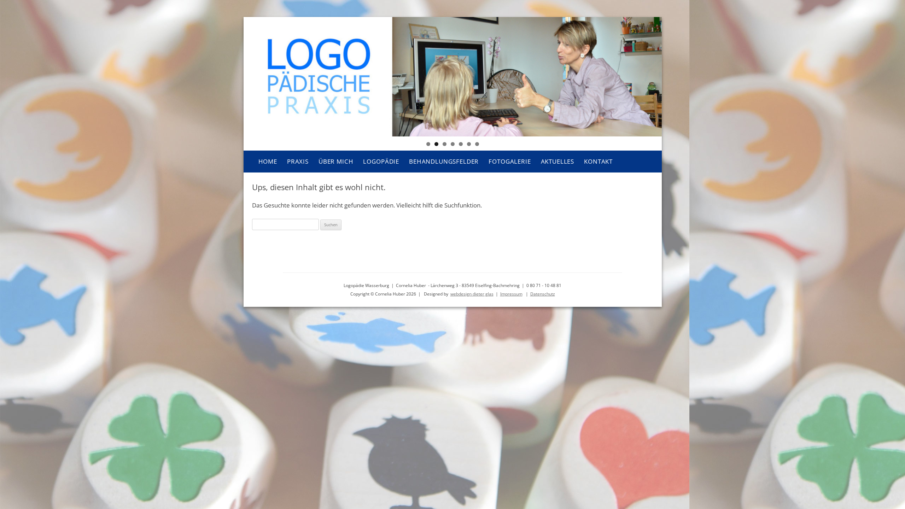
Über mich (336, 161)
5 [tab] (461, 144)
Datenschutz (542, 294)
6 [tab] (469, 144)
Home (267, 161)
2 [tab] (436, 144)
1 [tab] (428, 144)
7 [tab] (477, 144)
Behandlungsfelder (444, 161)
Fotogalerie (510, 161)
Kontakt (598, 161)
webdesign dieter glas (472, 294)
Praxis (298, 161)
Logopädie (381, 161)
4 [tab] (453, 144)
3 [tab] (444, 144)
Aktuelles (557, 161)
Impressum (511, 294)
